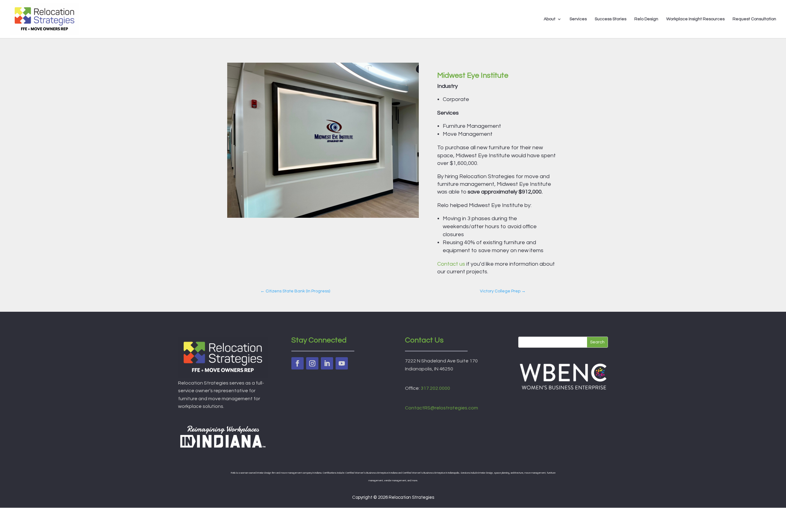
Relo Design (646, 19)
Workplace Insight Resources (695, 19)
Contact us (451, 264)
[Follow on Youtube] (342, 363)
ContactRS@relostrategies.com (441, 407)
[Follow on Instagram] (312, 363)
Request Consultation (754, 19)
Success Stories (610, 19)
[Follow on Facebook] (297, 363)
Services (578, 19)
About (549, 19)
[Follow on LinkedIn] (327, 363)
